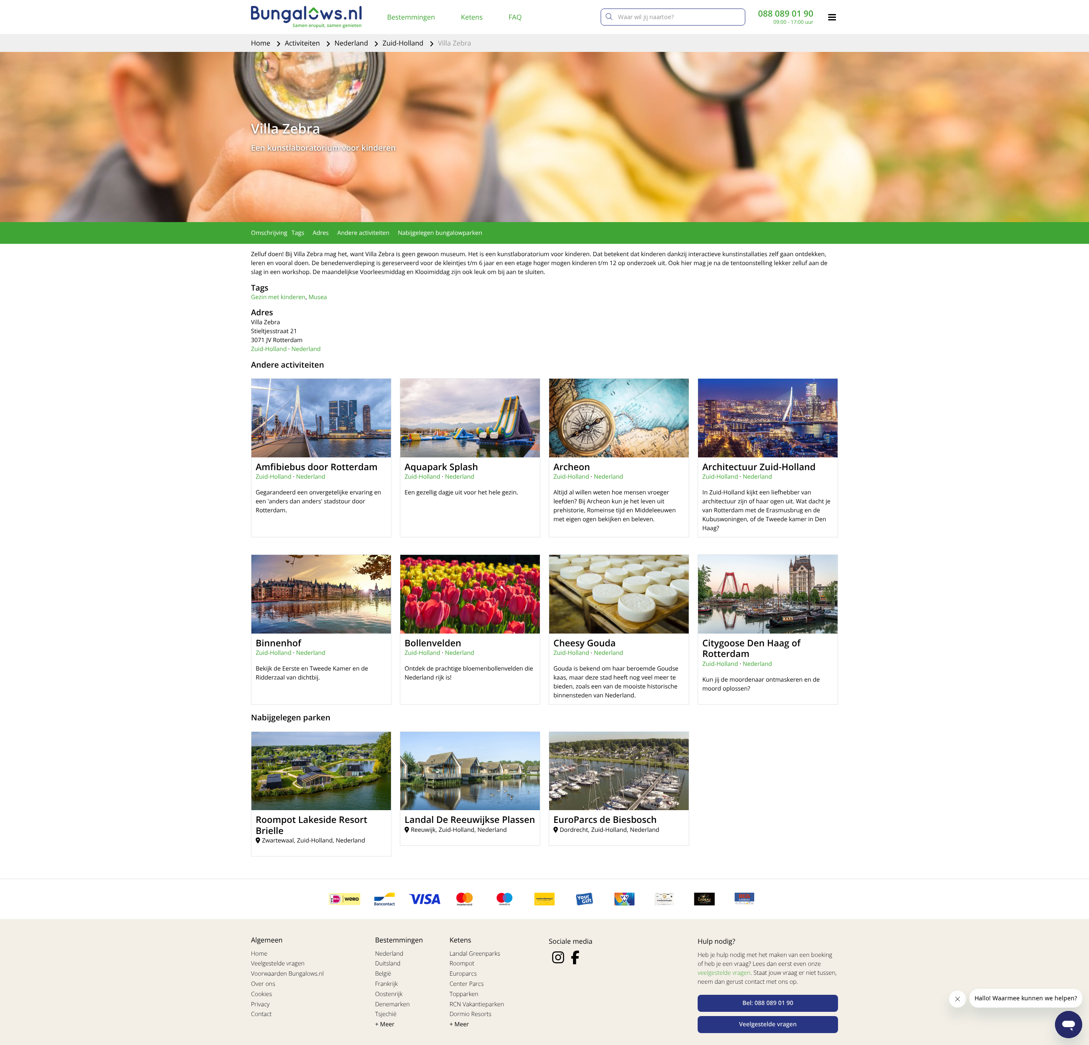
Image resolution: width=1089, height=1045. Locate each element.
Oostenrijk (389, 994)
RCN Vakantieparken (477, 1004)
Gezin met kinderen (278, 297)
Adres (321, 233)
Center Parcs (467, 984)
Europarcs (463, 974)
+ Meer (385, 1024)
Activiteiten (303, 43)
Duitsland (388, 963)
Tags (297, 233)
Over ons (263, 984)
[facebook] (575, 957)
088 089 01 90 (785, 13)
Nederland (352, 43)
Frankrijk (386, 984)
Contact (261, 1014)
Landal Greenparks (475, 954)
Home (261, 43)
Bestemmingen (411, 17)
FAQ (515, 17)
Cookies (261, 994)
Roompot (462, 963)
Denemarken (392, 1004)
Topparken (464, 994)
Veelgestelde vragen (278, 963)
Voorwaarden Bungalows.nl (287, 974)
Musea (317, 297)
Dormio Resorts (470, 1014)
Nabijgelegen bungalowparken (440, 233)
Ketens (472, 17)
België (383, 974)
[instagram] (558, 957)
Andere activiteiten (363, 233)
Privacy (260, 1004)
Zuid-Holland (403, 43)
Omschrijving (269, 233)
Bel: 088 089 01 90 (767, 1003)
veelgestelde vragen (724, 973)
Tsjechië (386, 1014)
